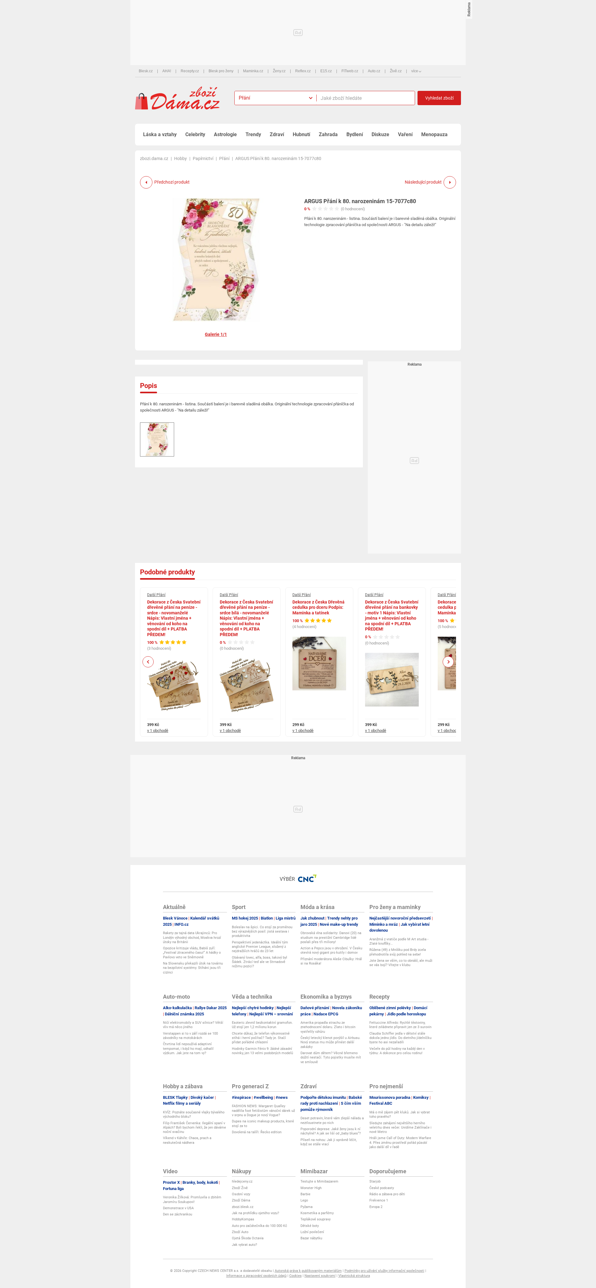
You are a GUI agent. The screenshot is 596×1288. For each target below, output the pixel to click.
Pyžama (306, 1207)
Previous (148, 662)
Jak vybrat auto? (244, 1245)
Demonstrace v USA (178, 1208)
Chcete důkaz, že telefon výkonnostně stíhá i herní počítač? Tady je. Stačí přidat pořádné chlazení (261, 1038)
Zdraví (277, 134)
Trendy (253, 134)
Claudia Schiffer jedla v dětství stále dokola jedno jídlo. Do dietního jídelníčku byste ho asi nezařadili (400, 1038)
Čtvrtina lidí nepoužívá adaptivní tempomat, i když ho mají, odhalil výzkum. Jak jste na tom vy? (188, 1048)
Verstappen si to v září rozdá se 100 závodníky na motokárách (190, 1036)
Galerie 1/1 (216, 334)
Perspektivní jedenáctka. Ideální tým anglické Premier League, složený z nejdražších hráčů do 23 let (260, 946)
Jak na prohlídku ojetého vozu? (255, 1213)
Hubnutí (301, 134)
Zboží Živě (240, 1188)
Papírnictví (203, 158)
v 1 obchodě (157, 730)
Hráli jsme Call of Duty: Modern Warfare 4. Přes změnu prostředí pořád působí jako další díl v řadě (400, 1142)
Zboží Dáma (241, 1200)
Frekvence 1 (378, 1200)
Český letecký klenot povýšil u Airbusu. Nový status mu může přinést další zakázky (330, 1042)
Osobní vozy (241, 1194)
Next (448, 662)
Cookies (295, 1276)
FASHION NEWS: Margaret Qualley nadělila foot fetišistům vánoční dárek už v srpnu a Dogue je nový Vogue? (263, 1110)
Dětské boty (309, 1226)
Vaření (405, 134)
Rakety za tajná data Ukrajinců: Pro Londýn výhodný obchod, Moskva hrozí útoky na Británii (192, 937)
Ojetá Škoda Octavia (248, 1238)
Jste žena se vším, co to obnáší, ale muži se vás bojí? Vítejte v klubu (400, 963)
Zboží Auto (240, 1232)
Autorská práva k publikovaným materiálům (308, 1271)
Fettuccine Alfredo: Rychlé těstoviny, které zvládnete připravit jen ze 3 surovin (400, 1025)
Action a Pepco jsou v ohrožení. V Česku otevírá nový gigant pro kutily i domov (331, 950)
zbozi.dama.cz (154, 158)
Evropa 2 (375, 1207)
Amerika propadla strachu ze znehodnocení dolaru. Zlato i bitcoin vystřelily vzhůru (327, 1027)
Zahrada (328, 134)
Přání (224, 158)
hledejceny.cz (242, 1181)
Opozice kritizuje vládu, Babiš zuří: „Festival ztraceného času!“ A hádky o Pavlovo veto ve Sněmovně (192, 952)
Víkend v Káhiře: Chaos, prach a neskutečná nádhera (187, 1140)
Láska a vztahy (160, 134)
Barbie (305, 1194)
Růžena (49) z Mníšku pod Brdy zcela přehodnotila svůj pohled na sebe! (397, 952)
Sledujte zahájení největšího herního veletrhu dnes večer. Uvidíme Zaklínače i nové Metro (400, 1127)
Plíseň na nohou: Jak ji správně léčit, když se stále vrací (328, 1142)
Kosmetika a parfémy (317, 1213)
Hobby (180, 158)
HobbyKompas (243, 1219)
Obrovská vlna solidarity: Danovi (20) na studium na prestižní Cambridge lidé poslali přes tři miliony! (330, 937)
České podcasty (381, 1188)
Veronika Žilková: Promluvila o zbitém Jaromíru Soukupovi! (192, 1199)
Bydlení (354, 134)
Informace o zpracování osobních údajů (256, 1276)
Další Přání (156, 595)
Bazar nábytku (311, 1238)
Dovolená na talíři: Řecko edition (257, 1132)
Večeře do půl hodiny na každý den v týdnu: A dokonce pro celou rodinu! (397, 1051)
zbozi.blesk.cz (242, 1207)
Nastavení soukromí (320, 1276)
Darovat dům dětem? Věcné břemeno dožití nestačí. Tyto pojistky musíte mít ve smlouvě (330, 1057)
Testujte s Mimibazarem (319, 1181)
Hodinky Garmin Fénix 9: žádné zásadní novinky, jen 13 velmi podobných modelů (262, 1051)
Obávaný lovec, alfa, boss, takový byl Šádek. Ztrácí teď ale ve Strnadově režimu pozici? (259, 962)
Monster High (311, 1188)
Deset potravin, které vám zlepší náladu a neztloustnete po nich (332, 1120)
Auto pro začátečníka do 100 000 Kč (259, 1226)
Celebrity (195, 134)
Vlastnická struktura (354, 1276)
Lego (304, 1200)
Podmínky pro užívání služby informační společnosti (384, 1271)
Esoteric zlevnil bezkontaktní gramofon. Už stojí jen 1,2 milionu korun (262, 1025)
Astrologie (225, 134)
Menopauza (434, 134)
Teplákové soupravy (315, 1219)
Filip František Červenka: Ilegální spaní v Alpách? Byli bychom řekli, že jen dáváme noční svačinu (194, 1127)
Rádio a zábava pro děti (387, 1194)
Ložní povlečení (312, 1232)
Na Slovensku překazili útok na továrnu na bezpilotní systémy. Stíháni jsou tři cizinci (193, 967)
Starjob (375, 1181)
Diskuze (380, 134)
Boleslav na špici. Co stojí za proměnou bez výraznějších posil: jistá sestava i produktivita (262, 931)
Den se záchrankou (177, 1214)
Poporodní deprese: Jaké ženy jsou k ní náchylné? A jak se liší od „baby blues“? (330, 1131)
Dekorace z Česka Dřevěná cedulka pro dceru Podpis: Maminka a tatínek (318, 607)
